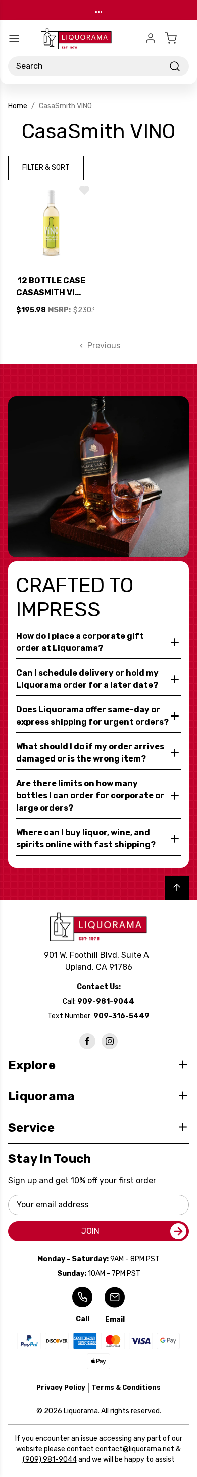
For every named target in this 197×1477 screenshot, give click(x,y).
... (99, 10)
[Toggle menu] (14, 38)
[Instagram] (110, 1041)
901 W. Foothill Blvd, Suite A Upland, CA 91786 (98, 961)
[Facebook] (87, 1041)
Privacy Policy (60, 1387)
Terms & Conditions (126, 1387)
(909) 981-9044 (50, 1459)
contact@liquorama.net (134, 1449)
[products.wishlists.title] (84, 190)
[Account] (150, 38)
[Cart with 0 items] (177, 38)
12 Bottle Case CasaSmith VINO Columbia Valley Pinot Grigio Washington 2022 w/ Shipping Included (51, 287)
